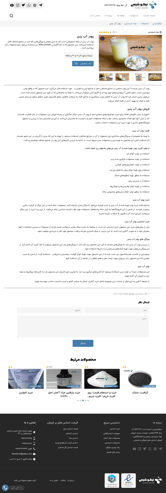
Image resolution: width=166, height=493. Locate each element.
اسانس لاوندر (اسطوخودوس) (66, 443)
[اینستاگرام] (17, 5)
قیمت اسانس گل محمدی (68, 447)
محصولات (134, 15)
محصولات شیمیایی (112, 443)
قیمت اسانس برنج (70, 429)
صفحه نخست (149, 15)
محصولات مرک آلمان (111, 438)
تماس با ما (95, 15)
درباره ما (108, 15)
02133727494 (21, 449)
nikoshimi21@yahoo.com (22, 454)
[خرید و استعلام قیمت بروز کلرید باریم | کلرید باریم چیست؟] (129, 379)
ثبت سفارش (86, 63)
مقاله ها (121, 15)
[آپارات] (34, 5)
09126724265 (110, 5)
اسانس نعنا (73, 438)
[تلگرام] (40, 5)
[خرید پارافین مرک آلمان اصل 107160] (91, 379)
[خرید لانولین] (53, 379)
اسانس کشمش (72, 433)
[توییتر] (23, 5)
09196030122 (27, 443)
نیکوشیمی (157, 23)
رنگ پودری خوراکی (113, 447)
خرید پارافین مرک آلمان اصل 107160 (91, 394)
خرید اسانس (115, 429)
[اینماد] (128, 480)
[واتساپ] (29, 5)
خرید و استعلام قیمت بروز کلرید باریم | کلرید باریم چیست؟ (128, 394)
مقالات (63, 480)
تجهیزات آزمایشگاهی (111, 433)
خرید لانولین (53, 392)
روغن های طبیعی (113, 452)
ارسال (83, 343)
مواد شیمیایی (131, 23)
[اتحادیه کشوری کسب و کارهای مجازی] (112, 480)
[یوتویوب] (12, 5)
